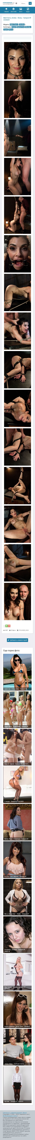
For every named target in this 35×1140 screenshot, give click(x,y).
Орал (5, 29)
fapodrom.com (9, 3)
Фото (20, 11)
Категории (13, 11)
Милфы (28, 27)
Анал (14, 27)
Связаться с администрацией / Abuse (15, 1112)
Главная (6, 11)
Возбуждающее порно (10, 1116)
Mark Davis (14, 24)
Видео (28, 11)
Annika (21, 24)
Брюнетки (20, 27)
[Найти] (30, 3)
